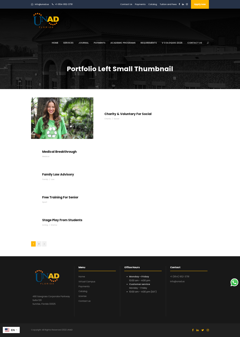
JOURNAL (83, 42)
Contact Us (126, 4)
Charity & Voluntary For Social (128, 114)
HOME (55, 42)
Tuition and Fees (168, 4)
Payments (140, 4)
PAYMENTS (99, 42)
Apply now (200, 4)
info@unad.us (177, 281)
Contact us (84, 301)
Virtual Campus (86, 281)
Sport (44, 202)
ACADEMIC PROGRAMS (123, 42)
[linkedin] (183, 4)
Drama (54, 225)
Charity (107, 118)
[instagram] (187, 4)
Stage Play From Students (62, 220)
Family (45, 179)
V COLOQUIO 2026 (172, 42)
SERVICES (68, 42)
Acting (45, 225)
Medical (45, 156)
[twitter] (202, 330)
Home (81, 276)
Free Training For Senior (60, 197)
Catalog (152, 4)
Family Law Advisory (58, 174)
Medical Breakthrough (59, 152)
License (82, 296)
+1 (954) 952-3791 (179, 276)
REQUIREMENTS (149, 42)
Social (116, 118)
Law (52, 179)
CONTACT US (194, 42)
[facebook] (179, 4)
